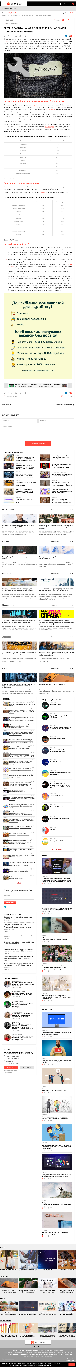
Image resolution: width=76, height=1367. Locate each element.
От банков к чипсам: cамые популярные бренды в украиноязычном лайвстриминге (22, 870)
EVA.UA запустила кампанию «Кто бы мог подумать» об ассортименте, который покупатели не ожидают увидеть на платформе (57, 967)
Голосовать (11, 1067)
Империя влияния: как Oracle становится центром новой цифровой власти (55, 1233)
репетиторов (49, 127)
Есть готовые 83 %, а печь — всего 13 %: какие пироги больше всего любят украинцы (25, 484)
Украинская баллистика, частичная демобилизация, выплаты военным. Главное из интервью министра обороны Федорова (18, 925)
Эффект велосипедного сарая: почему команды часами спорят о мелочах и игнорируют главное (47, 1335)
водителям (44, 192)
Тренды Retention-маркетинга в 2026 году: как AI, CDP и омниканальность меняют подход (56, 1175)
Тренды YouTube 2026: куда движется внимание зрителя (57, 1061)
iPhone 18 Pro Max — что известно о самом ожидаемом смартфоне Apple (47, 1291)
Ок (71, 1364)
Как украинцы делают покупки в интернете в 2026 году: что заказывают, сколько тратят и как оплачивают (25, 459)
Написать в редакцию (11, 396)
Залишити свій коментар (65, 405)
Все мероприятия (57, 849)
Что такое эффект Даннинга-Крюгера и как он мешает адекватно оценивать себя (28, 1335)
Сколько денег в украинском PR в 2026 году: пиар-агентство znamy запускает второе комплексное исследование (21, 842)
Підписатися (10, 902)
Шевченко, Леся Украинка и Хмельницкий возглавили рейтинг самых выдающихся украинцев (25, 491)
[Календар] (68, 4)
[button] (73, 510)
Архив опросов (8, 1072)
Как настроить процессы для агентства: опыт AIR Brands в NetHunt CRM (56, 1033)
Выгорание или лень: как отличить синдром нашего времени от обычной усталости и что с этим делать (9, 1335)
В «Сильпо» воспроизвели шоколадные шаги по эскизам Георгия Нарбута (22, 877)
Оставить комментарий (10, 1070)
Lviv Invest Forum (55, 704)
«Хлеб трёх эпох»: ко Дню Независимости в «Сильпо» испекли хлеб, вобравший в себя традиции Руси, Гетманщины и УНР (62, 502)
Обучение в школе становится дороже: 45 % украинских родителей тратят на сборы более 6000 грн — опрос (21, 821)
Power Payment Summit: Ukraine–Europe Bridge (60, 773)
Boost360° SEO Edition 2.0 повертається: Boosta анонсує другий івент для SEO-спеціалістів (61, 785)
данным (6, 41)
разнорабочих (50, 109)
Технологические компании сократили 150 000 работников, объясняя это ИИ (19, 957)
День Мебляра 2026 (56, 795)
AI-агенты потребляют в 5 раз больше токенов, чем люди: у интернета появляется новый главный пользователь (24, 476)
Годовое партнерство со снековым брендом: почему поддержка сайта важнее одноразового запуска (48, 1313)
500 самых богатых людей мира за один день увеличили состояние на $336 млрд (18, 950)
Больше (19, 883)
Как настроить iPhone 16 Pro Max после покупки (28, 1291)
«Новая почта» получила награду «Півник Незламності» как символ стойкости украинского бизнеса (61, 466)
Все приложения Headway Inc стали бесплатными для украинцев (18, 790)
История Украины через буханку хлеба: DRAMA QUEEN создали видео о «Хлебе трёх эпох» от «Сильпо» (61, 458)
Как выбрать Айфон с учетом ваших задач (9, 1291)
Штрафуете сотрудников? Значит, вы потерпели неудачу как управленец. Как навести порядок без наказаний (57, 1146)
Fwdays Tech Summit (56, 807)
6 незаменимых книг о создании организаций (18, 935)
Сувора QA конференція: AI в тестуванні (59, 716)
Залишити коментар (38, 443)
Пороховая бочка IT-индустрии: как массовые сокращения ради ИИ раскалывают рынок (18, 964)
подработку (36, 105)
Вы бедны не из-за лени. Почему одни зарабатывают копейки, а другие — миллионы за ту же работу (56, 1204)
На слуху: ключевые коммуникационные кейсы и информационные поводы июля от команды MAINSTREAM (57, 909)
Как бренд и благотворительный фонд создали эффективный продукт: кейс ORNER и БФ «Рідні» (9, 1313)
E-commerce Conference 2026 (59, 818)
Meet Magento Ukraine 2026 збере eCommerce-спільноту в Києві (60, 728)
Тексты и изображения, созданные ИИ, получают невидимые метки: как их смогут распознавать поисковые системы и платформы (22, 864)
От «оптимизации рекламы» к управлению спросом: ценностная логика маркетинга (55, 1117)
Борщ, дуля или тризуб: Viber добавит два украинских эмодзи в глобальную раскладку (62, 491)
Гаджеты (4, 1276)
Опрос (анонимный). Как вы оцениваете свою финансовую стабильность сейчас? (18, 1053)
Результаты (27, 1067)
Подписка (73, 4)
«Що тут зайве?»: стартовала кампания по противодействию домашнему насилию (20, 827)
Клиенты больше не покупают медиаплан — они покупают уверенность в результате (56, 1089)
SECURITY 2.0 (54, 829)
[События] (70, 4)
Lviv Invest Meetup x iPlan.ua (58, 738)
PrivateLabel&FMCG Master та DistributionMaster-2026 (59, 750)
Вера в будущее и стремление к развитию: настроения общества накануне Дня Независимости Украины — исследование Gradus (20, 813)
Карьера (58, 20)
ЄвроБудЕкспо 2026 (56, 841)
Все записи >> (55, 509)
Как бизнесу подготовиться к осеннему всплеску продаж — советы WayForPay (19, 834)
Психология (5, 1321)
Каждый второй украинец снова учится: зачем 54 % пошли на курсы (21, 856)
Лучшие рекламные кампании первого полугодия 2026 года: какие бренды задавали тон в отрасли (56, 997)
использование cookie (19, 1365)
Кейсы (2, 1299)
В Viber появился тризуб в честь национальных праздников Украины (24, 501)
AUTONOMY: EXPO (55, 761)
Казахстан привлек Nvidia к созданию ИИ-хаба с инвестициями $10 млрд (19, 943)
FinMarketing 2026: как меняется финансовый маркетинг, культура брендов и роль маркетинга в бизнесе (22, 799)
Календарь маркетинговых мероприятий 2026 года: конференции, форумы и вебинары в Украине (21, 806)
